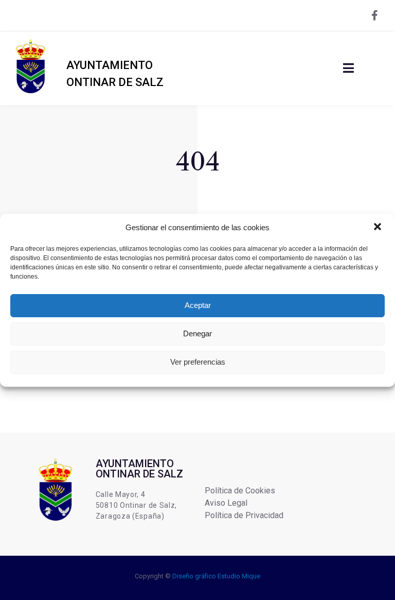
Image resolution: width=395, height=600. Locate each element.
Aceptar (198, 305)
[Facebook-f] (374, 15)
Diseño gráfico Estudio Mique (216, 576)
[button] (378, 227)
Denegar (197, 333)
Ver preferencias (197, 361)
